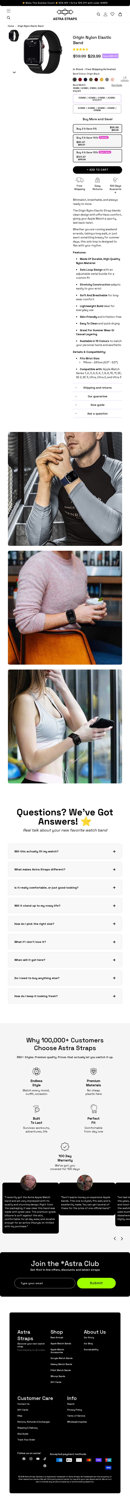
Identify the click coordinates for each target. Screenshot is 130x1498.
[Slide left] (114, 1238)
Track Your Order (26, 1439)
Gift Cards (56, 1381)
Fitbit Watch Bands (61, 1370)
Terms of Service (76, 1415)
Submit (96, 1282)
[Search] (8, 17)
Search (71, 1403)
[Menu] (8, 10)
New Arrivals (57, 1337)
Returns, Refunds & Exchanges (33, 1421)
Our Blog (88, 1343)
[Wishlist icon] (112, 14)
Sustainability (91, 1349)
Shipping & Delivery (27, 1427)
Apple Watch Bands (61, 1343)
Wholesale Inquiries (77, 1421)
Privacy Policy (74, 1409)
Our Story (89, 1337)
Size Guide (116, 85)
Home (11, 26)
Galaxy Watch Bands (61, 1364)
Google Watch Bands (62, 1358)
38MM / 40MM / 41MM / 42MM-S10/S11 (97, 98)
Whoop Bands (58, 1376)
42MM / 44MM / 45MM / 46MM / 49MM (97, 109)
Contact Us (23, 1403)
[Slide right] (121, 1238)
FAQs (19, 1415)
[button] (81, 49)
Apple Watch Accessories (57, 1351)
